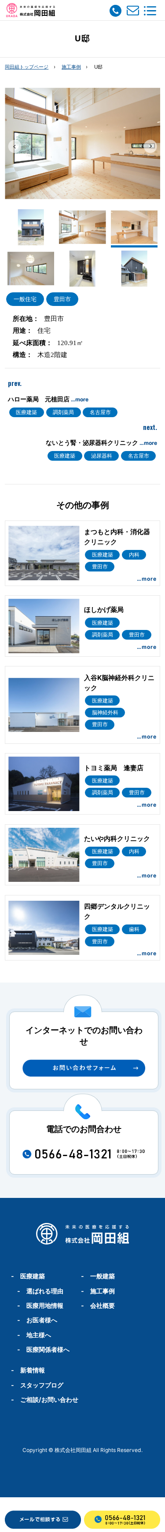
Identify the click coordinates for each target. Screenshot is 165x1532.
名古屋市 (100, 412)
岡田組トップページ (26, 67)
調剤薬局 (63, 412)
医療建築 (26, 412)
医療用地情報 (44, 1305)
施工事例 (71, 67)
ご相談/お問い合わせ (49, 1399)
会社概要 (102, 1305)
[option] (82, 143)
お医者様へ (41, 1320)
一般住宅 (25, 298)
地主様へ (38, 1335)
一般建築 (102, 1276)
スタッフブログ (41, 1385)
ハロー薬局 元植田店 (48, 399)
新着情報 (32, 1370)
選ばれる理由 (44, 1291)
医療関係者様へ (48, 1349)
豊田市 (62, 298)
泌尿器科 (101, 455)
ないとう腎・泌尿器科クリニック (101, 442)
